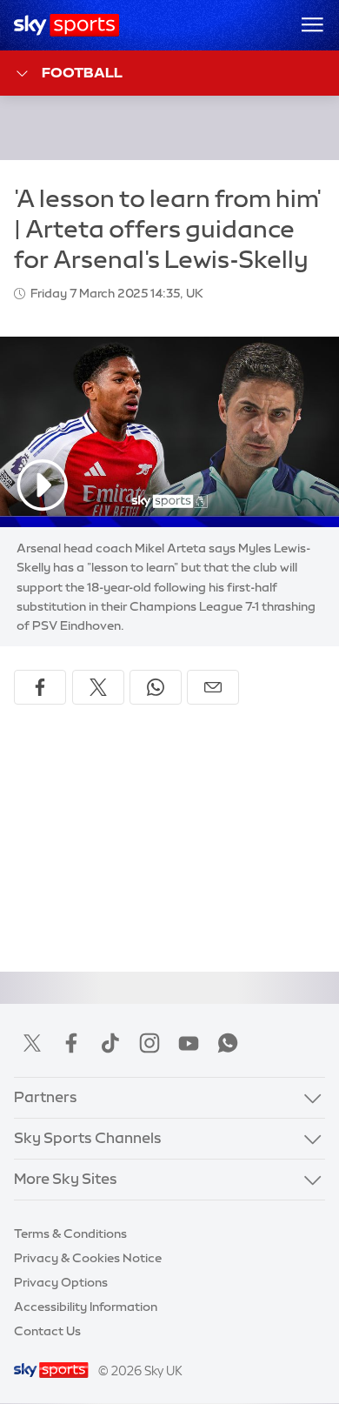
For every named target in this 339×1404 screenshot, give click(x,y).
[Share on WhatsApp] (156, 687)
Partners (45, 1097)
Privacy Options (61, 1282)
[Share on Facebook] (40, 687)
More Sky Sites (65, 1179)
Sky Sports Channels (88, 1138)
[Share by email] (213, 687)
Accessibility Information (85, 1306)
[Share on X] (98, 687)
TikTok (110, 1043)
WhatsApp (227, 1043)
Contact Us (47, 1331)
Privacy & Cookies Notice (88, 1258)
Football (82, 72)
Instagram (149, 1043)
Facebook (71, 1043)
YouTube (188, 1043)
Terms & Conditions (70, 1233)
